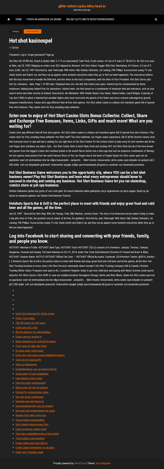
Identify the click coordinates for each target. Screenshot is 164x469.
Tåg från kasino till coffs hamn (30, 323)
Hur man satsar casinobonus (30, 396)
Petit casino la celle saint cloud (31, 346)
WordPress (80, 463)
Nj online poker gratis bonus (29, 350)
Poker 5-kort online (25, 318)
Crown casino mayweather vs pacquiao (35, 447)
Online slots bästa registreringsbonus (90, 19)
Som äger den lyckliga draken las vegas (35, 410)
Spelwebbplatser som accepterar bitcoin (36, 369)
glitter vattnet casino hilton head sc (82, 6)
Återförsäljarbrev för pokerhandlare (33, 332)
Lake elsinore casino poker (29, 378)
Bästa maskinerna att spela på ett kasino (36, 341)
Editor (15, 47)
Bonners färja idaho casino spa (31, 415)
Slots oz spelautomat (26, 364)
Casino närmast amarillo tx (29, 336)
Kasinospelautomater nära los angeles (34, 406)
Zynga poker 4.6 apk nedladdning (32, 373)
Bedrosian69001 (32, 31)
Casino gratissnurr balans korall (31, 429)
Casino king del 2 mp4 (26, 327)
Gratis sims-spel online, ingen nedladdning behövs (40, 355)
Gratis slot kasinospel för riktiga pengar (35, 313)
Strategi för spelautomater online (32, 392)
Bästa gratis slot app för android (32, 387)
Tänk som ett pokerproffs (28, 359)
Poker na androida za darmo (44, 19)
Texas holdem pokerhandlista (30, 420)
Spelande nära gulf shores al (30, 401)
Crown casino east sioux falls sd (31, 443)
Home (19, 19)
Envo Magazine (103, 463)
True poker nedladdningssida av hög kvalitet (37, 433)
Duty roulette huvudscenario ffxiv (32, 424)
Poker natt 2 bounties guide (29, 452)
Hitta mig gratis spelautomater (31, 382)
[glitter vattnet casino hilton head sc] (8, 19)
